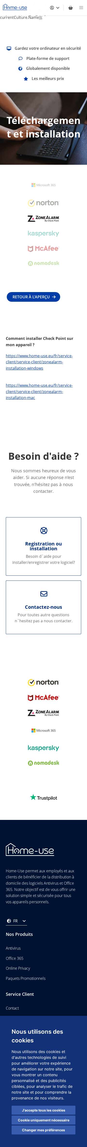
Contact (12, 1008)
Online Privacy (18, 968)
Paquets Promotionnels (25, 978)
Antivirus (13, 948)
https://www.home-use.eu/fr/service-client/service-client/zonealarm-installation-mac (39, 391)
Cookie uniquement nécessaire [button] (43, 1120)
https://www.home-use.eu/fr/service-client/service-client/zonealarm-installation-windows (39, 362)
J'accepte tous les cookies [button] (43, 1110)
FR (15, 921)
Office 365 (14, 958)
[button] (81, 7)
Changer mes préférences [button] (43, 1130)
